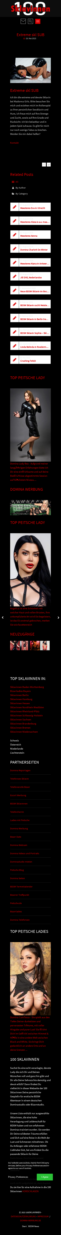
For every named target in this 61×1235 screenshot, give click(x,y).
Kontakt (14, 142)
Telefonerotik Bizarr (20, 786)
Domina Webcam (18, 845)
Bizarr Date (15, 836)
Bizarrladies (16, 911)
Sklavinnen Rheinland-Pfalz (24, 711)
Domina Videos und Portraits (24, 853)
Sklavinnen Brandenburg (23, 723)
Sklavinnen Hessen (20, 703)
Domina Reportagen (20, 770)
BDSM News (33, 1226)
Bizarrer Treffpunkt (19, 894)
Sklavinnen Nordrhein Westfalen (27, 707)
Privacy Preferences (18, 1177)
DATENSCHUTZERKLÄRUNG (23, 1216)
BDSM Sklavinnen (19, 803)
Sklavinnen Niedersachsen (24, 731)
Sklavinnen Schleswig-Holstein (26, 715)
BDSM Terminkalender (21, 886)
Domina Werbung (19, 828)
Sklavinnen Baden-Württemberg (27, 687)
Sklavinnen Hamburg (21, 699)
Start (24, 1226)
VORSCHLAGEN (30, 1191)
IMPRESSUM (42, 1216)
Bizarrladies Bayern (20, 691)
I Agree (44, 1177)
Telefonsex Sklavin (19, 778)
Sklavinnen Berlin (19, 695)
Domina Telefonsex (19, 919)
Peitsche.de (16, 903)
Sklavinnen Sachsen (20, 719)
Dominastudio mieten (21, 861)
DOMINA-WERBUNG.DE (30, 1220)
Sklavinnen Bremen (20, 727)
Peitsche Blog (17, 869)
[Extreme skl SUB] (44, 164)
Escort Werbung (18, 795)
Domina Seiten (17, 878)
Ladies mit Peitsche (19, 820)
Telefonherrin (17, 811)
